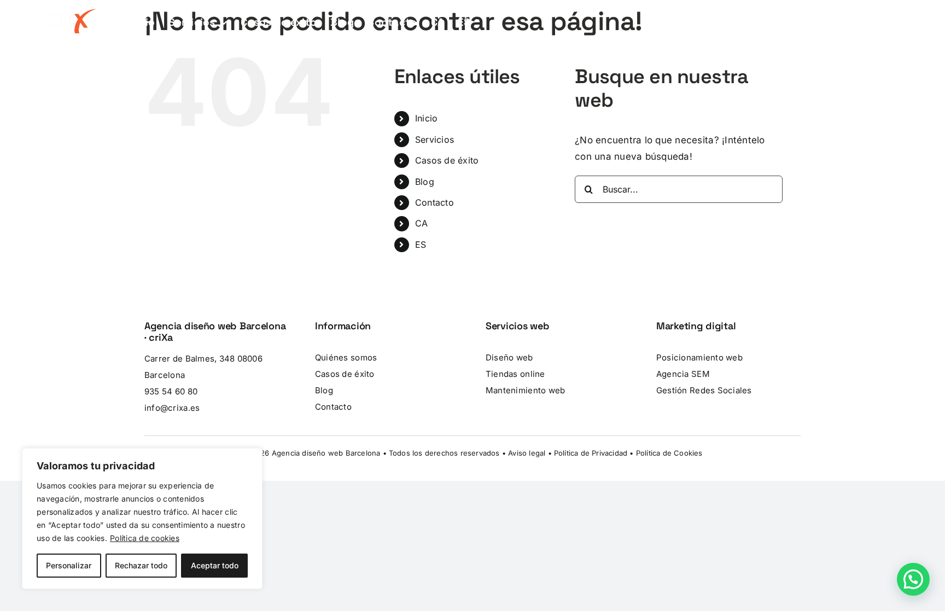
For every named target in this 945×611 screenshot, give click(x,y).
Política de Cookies (669, 453)
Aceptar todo (214, 565)
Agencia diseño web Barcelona (326, 453)
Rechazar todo (141, 565)
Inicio (426, 118)
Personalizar (68, 565)
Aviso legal (526, 453)
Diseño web (509, 357)
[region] (142, 518)
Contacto (434, 202)
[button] (913, 579)
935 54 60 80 (170, 391)
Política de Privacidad (590, 453)
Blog (424, 181)
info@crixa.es (172, 408)
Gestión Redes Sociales (704, 390)
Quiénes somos (346, 357)
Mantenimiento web (525, 390)
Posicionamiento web (699, 357)
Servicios (434, 139)
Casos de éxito (447, 160)
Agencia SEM (683, 374)
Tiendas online (515, 374)
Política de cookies (144, 538)
